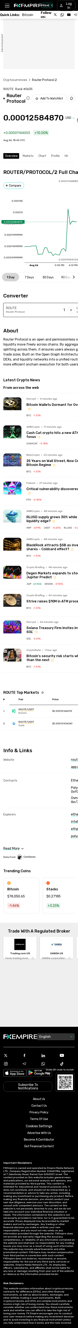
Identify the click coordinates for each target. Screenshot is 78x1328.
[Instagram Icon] (11, 1063)
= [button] (71, 309)
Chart (42, 156)
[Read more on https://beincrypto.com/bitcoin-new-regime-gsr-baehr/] (12, 462)
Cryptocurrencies (15, 80)
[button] (6, 5)
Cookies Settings (39, 1126)
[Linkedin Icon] (48, 1055)
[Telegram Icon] (29, 1063)
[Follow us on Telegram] (75, 14)
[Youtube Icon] (67, 1055)
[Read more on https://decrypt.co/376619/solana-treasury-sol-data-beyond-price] (12, 630)
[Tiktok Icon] (67, 1063)
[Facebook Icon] (29, 1055)
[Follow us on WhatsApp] (62, 14)
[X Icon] (11, 1055)
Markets (28, 156)
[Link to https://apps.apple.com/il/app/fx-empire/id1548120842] (14, 1073)
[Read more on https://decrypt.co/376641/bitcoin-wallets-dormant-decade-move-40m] (12, 406)
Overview (11, 156)
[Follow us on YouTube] (68, 14)
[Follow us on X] (55, 14)
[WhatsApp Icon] (48, 1063)
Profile (55, 156)
